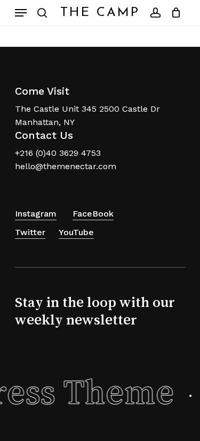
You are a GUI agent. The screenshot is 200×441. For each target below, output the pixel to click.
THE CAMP (100, 12)
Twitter (30, 232)
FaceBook (93, 214)
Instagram (36, 214)
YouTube (76, 232)
